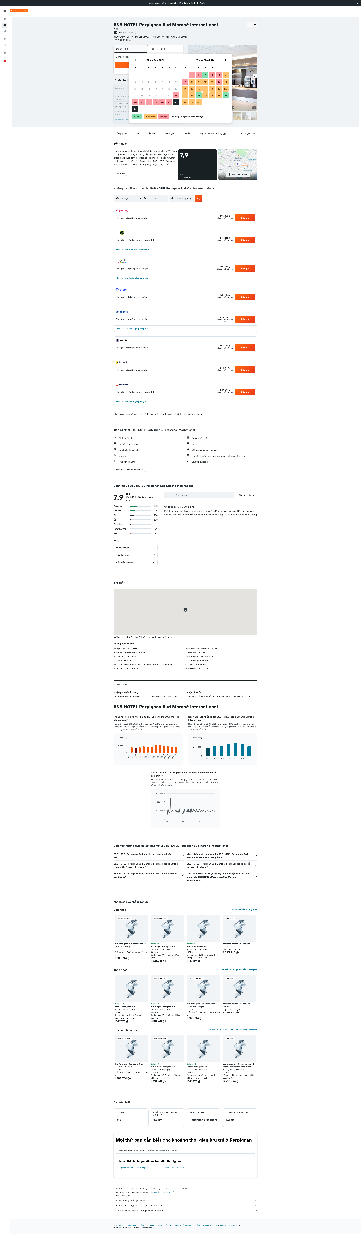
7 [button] (162, 81)
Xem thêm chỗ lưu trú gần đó (243, 909)
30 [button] (175, 102)
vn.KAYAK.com (119, 1225)
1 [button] (169, 75)
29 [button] (169, 102)
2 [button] (176, 75)
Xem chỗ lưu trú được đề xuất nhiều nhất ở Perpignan (232, 1029)
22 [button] (169, 95)
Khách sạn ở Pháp (164, 1225)
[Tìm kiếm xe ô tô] (4, 31)
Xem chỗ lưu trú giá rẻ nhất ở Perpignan (238, 969)
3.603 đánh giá (130, 32)
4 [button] (142, 81)
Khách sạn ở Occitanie (183, 1225)
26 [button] (149, 102)
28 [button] (162, 102)
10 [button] (135, 88)
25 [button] (142, 102)
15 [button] (169, 88)
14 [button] (162, 88)
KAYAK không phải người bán (130, 1200)
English (203, 3)
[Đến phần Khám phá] (4, 39)
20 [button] (155, 95)
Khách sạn (132, 1225)
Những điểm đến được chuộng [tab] (162, 1150)
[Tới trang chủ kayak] (19, 10)
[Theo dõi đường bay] (4, 45)
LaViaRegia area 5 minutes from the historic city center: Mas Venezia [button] (239, 1065)
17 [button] (135, 95)
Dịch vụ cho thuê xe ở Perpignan (134, 1167)
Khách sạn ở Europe (146, 1225)
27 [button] (155, 102)
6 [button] (155, 81)
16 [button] (176, 88)
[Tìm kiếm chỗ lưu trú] (4, 25)
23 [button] (176, 95)
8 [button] (169, 81)
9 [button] (176, 81)
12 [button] (149, 88)
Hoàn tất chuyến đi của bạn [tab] (131, 1150)
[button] (358, 3)
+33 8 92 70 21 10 (122, 40)
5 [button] (148, 81)
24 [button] (135, 102)
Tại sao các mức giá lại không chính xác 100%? (139, 1210)
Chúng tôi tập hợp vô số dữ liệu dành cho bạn (139, 1205)
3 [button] (135, 81)
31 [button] (135, 109)
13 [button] (156, 88)
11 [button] (142, 88)
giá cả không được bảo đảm (164, 1192)
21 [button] (162, 95)
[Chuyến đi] (4, 53)
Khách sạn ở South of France (206, 1225)
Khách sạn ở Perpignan (174, 1167)
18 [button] (142, 95)
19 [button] (149, 95)
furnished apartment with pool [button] (237, 943)
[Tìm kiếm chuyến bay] (4, 19)
